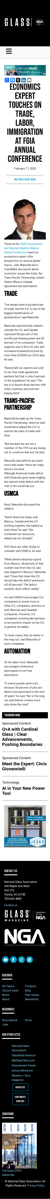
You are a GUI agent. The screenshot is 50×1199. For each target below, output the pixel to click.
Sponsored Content (16, 723)
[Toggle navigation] (8, 51)
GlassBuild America (23, 1055)
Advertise (20, 1087)
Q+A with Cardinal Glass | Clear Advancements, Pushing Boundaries (22, 737)
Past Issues (32, 995)
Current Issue (10, 990)
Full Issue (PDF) (12, 1170)
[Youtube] (5, 959)
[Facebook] (13, 959)
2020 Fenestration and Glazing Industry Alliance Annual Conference (23, 248)
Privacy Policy (35, 1185)
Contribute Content (20, 1099)
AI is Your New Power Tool (23, 791)
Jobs (5, 1024)
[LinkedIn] (29, 959)
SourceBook (9, 1020)
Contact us (10, 905)
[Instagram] (21, 959)
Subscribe (8, 1175)
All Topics (8, 986)
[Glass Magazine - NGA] (24, 22)
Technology (10, 782)
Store (28, 1020)
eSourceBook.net (22, 1070)
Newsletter (32, 999)
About (5, 999)
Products (30, 986)
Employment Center (24, 1065)
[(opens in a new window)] (25, 70)
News (5, 995)
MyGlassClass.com (23, 1060)
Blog (28, 990)
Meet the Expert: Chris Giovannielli (24, 766)
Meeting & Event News (25, 179)
